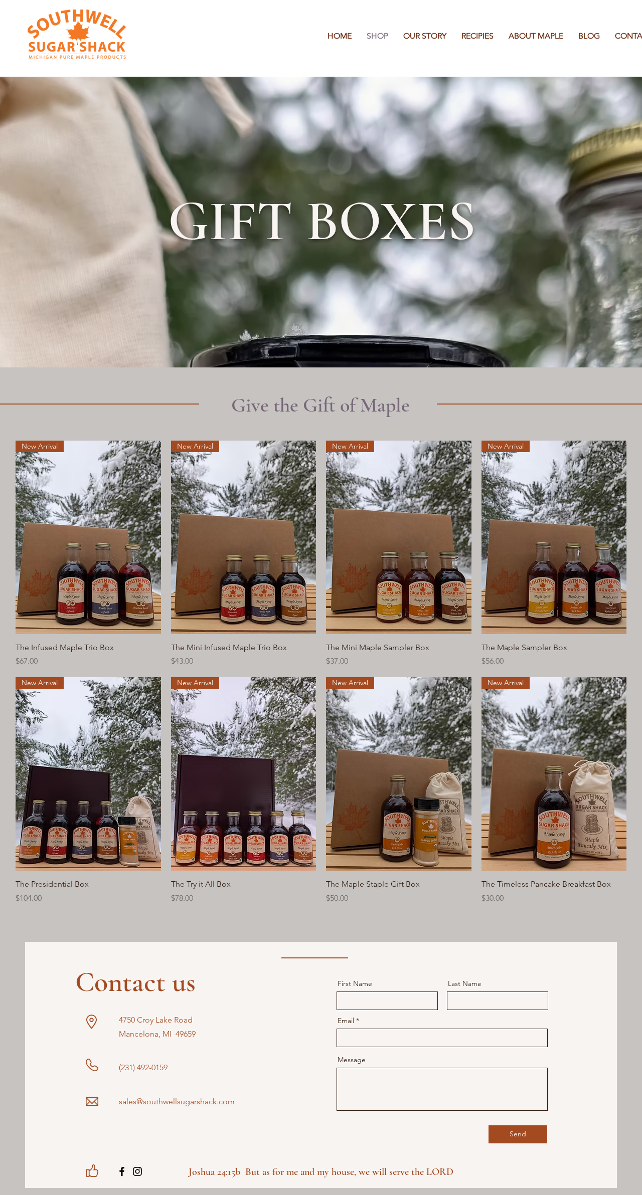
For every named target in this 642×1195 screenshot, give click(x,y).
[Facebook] (122, 1171)
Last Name (465, 983)
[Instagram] (137, 1171)
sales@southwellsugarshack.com (177, 1101)
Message (352, 1059)
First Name (355, 983)
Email (346, 1020)
